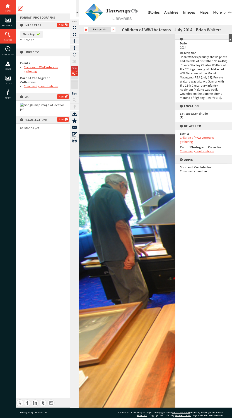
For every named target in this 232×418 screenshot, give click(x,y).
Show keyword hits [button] (74, 100)
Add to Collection (74, 120)
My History (8, 54)
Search (8, 40)
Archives (171, 12)
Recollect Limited (183, 415)
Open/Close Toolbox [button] (77, 8)
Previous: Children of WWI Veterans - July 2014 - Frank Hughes (86, 29)
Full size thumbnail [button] (74, 27)
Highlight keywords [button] (74, 107)
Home (8, 11)
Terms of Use (41, 412)
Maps (204, 12)
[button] (74, 73)
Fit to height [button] (74, 47)
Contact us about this (74, 127)
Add (61, 25)
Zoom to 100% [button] (74, 61)
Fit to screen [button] (74, 34)
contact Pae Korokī (181, 412)
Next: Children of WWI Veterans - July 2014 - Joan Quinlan (113, 29)
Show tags (29, 34)
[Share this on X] (19, 400)
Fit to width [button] (74, 41)
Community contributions (41, 86)
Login (8, 69)
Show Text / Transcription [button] (74, 93)
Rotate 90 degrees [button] (74, 54)
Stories (154, 12)
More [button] (8, 98)
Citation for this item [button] (74, 141)
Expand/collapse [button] (230, 38)
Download (74, 113)
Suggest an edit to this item (20, 8)
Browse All (8, 25)
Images (189, 12)
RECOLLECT (142, 415)
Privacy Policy (26, 412)
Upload (8, 83)
